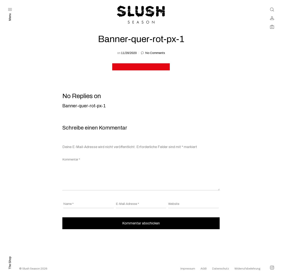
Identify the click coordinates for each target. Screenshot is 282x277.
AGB (203, 268)
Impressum (187, 268)
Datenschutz (220, 268)
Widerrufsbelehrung (247, 268)
